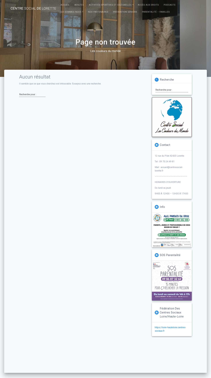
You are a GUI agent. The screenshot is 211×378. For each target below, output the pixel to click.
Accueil (65, 5)
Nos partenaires (98, 12)
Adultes (79, 5)
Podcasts (170, 5)
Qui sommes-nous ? (72, 12)
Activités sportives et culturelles (110, 5)
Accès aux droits (148, 5)
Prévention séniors (125, 12)
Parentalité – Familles (156, 12)
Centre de (33, 8)
